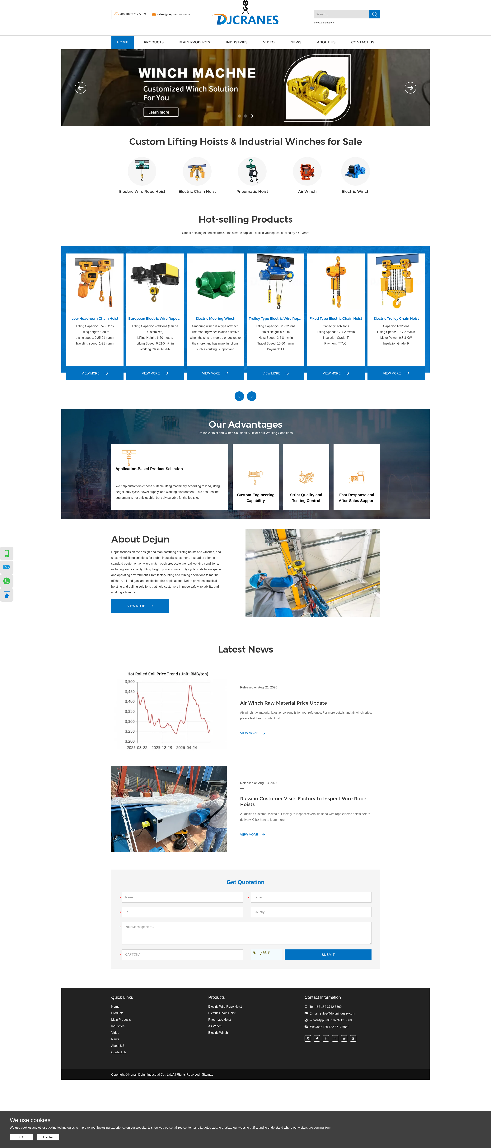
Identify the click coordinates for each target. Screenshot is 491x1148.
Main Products (194, 42)
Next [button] (410, 88)
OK (21, 1137)
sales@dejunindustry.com (174, 14)
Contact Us (362, 42)
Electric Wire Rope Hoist (142, 191)
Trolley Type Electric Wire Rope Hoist (275, 318)
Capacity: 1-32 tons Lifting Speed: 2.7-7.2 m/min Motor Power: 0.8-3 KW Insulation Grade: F (396, 335)
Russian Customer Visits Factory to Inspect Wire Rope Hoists (303, 801)
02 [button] (245, 116)
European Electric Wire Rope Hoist (155, 318)
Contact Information (323, 997)
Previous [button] (80, 88)
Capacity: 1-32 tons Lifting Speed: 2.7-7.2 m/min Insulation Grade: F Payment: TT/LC (336, 335)
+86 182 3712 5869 (132, 14)
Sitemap (207, 1074)
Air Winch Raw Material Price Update (283, 703)
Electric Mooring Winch (215, 318)
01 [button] (239, 116)
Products (154, 42)
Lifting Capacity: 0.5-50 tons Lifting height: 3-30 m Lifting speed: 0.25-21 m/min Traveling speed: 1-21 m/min (95, 335)
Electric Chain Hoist (197, 191)
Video (269, 42)
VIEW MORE (91, 373)
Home (122, 42)
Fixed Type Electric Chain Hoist (336, 318)
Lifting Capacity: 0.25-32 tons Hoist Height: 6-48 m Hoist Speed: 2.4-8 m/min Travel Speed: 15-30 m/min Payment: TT (275, 338)
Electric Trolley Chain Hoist (396, 318)
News (295, 42)
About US (326, 42)
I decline (48, 1137)
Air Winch (307, 191)
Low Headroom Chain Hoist (95, 318)
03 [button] (251, 116)
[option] (245, 87)
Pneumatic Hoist (252, 191)
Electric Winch (355, 191)
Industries (236, 42)
